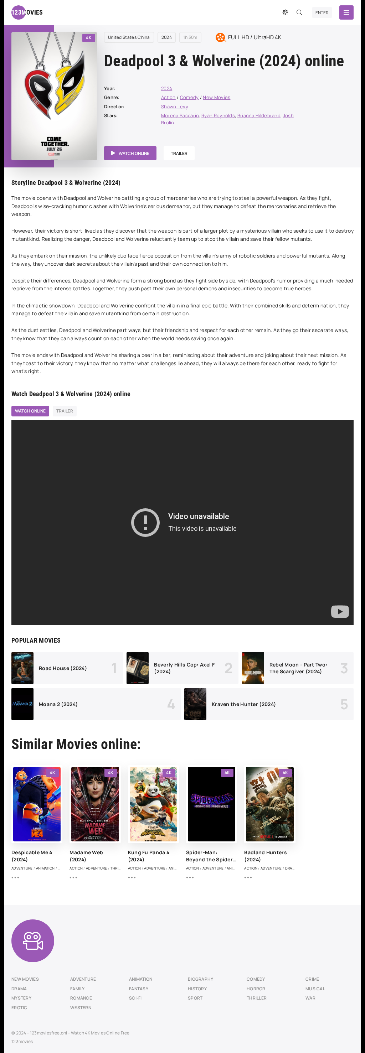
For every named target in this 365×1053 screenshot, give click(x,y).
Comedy (189, 97)
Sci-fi (135, 998)
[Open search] (299, 12)
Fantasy (138, 989)
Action (168, 97)
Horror (256, 989)
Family (77, 989)
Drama (19, 989)
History (197, 989)
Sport (195, 998)
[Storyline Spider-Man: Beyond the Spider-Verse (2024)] (190, 877)
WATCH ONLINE (134, 153)
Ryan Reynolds (218, 115)
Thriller (257, 998)
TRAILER (179, 153)
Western (80, 1008)
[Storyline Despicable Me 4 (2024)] (15, 877)
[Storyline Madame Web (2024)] (73, 877)
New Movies (216, 97)
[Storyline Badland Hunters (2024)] (248, 877)
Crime (312, 979)
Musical (315, 989)
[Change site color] (285, 12)
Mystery (21, 998)
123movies (22, 1041)
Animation (141, 979)
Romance (81, 998)
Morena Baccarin (180, 115)
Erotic (19, 1008)
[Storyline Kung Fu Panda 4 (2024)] (131, 877)
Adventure (83, 979)
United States (122, 37)
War (310, 998)
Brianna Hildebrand (259, 115)
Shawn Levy (174, 106)
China (144, 37)
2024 (166, 37)
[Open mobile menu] (346, 12)
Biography (201, 979)
